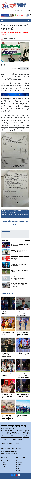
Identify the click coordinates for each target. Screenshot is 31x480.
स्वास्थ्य (19, 471)
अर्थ (19, 469)
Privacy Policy (7, 461)
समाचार (19, 461)
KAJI (26, 477)
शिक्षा (19, 467)
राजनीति (20, 463)
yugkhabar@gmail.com (10, 451)
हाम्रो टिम (5, 467)
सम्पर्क (4, 463)
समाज (19, 465)
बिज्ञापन (4, 465)
